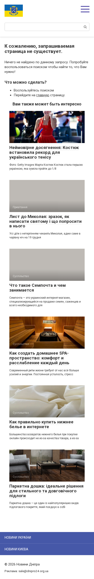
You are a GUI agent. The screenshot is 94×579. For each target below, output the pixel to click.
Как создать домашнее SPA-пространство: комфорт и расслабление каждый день (39, 357)
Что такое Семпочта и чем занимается (37, 288)
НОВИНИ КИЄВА (16, 549)
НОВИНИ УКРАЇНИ (18, 537)
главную (42, 95)
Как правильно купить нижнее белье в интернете (41, 424)
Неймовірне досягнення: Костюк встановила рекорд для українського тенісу (44, 152)
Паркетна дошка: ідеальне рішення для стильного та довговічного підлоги (46, 490)
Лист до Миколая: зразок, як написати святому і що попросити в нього (45, 221)
